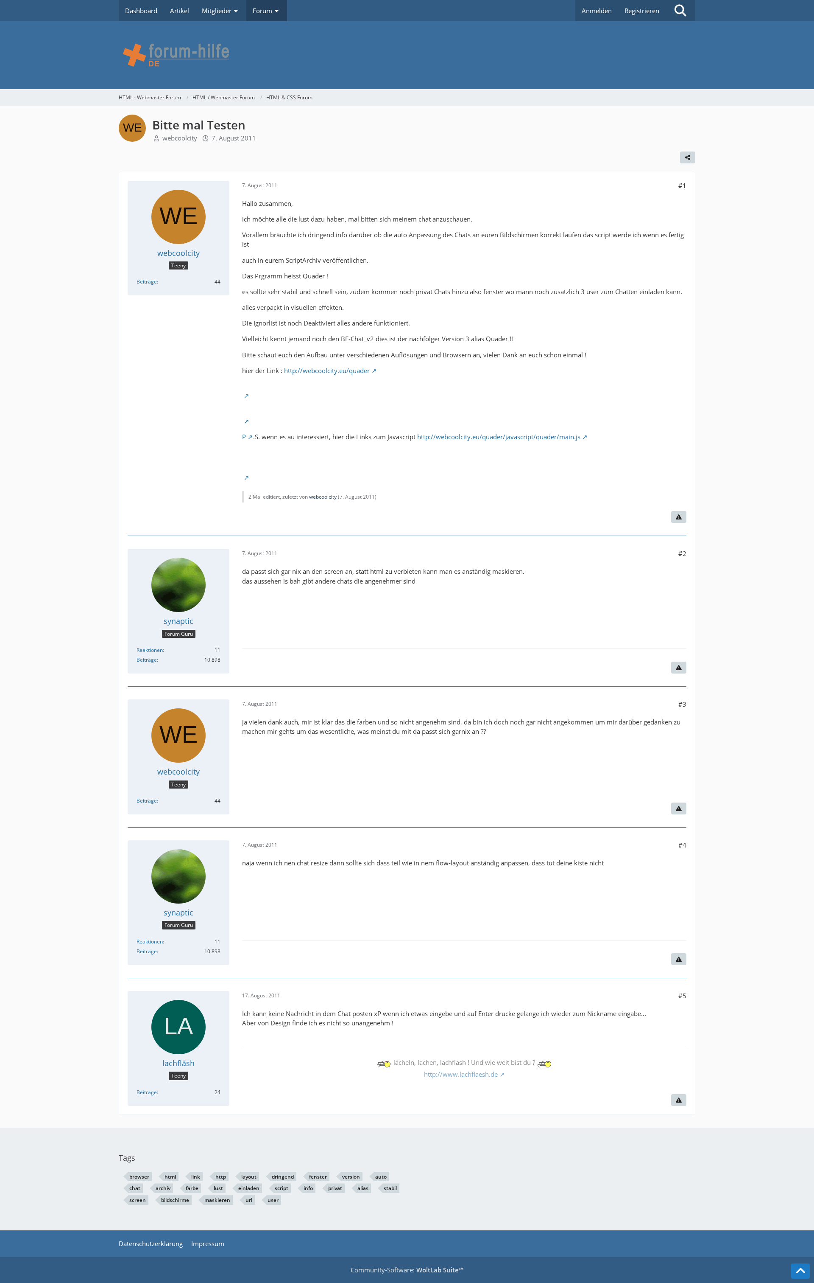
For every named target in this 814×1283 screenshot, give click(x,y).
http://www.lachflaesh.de (461, 1074)
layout (248, 1176)
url (248, 1200)
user (273, 1200)
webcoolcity (179, 138)
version (351, 1176)
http (220, 1176)
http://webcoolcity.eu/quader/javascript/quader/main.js (498, 436)
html (170, 1176)
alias (362, 1188)
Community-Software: (407, 1270)
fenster (318, 1176)
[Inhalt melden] (678, 517)
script (281, 1188)
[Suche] (680, 10)
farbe (192, 1188)
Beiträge (147, 281)
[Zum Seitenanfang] (800, 1271)
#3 (682, 704)
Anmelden (597, 10)
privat (335, 1188)
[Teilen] (687, 157)
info (308, 1188)
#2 (682, 553)
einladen (248, 1188)
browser (139, 1176)
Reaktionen (150, 650)
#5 (682, 995)
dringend (283, 1176)
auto (381, 1176)
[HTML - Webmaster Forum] (407, 55)
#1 (682, 185)
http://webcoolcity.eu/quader (327, 370)
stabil (390, 1188)
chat (134, 1188)
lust (218, 1188)
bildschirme (175, 1200)
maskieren (217, 1200)
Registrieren (641, 10)
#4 (682, 845)
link (195, 1176)
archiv (163, 1188)
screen (137, 1200)
